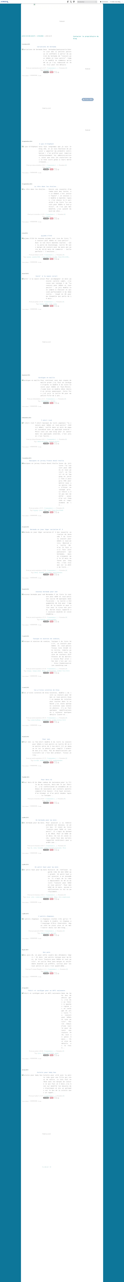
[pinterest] (74, 2)
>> (50, 1167)
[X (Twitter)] (71, 2)
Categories (40, 36)
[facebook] (68, 2)
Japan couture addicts (28, 36)
